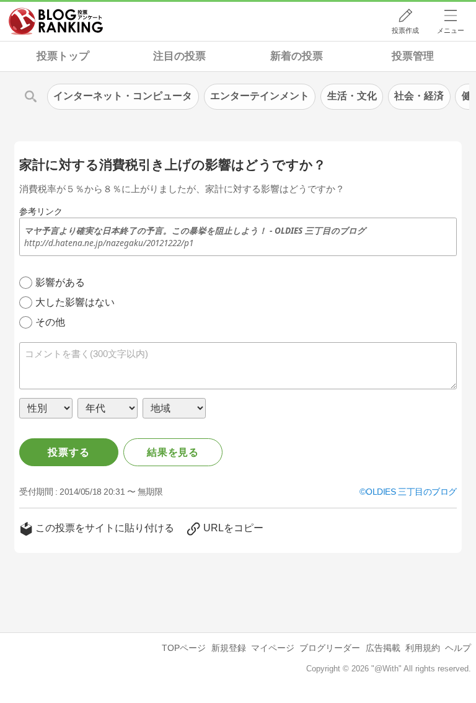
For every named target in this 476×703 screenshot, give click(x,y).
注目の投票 (179, 56)
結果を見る (173, 452)
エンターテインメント (259, 96)
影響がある (60, 282)
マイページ (272, 648)
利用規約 (422, 648)
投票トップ (63, 56)
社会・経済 (419, 96)
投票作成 (405, 30)
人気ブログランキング (56, 21)
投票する (68, 452)
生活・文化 (352, 96)
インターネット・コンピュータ (122, 96)
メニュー (450, 30)
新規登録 (228, 648)
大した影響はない (75, 302)
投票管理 (413, 56)
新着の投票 (296, 56)
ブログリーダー (329, 648)
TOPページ (184, 648)
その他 (50, 322)
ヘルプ (458, 648)
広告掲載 (383, 648)
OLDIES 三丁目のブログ (411, 492)
